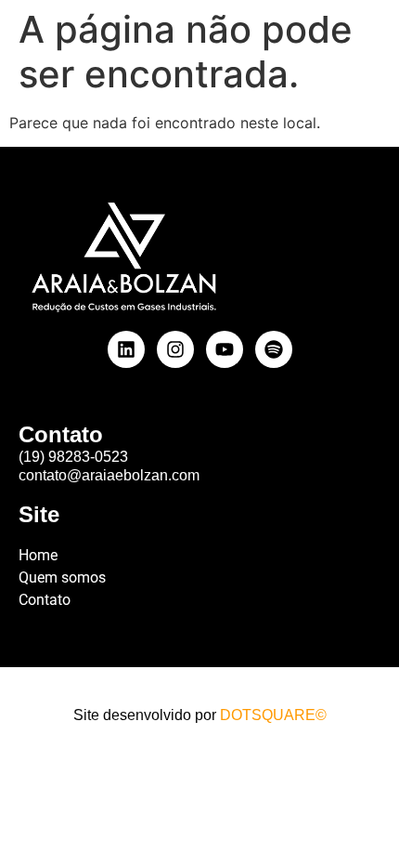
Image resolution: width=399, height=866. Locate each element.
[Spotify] (273, 349)
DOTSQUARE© (273, 715)
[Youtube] (224, 349)
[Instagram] (175, 349)
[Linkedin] (126, 349)
